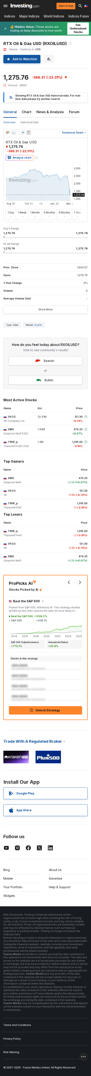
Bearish (49, 361)
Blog (6, 870)
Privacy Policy (12, 1038)
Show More (46, 309)
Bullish (49, 380)
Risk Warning (11, 1052)
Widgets (9, 895)
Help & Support (59, 887)
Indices (9, 16)
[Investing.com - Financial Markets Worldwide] (25, 5)
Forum (74, 112)
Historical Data (30, 122)
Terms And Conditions (17, 1025)
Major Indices (29, 16)
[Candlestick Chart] (7, 132)
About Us (55, 870)
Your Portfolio (12, 887)
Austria (38, 325)
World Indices (54, 16)
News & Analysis (50, 112)
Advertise (55, 878)
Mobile (8, 878)
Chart (26, 112)
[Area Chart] (13, 132)
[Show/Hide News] (28, 132)
